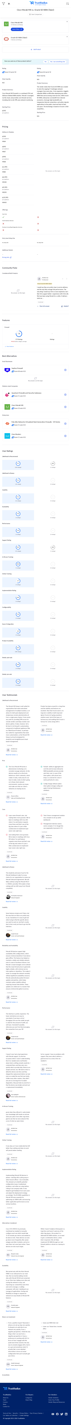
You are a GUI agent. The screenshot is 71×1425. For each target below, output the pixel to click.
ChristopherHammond (16, 895)
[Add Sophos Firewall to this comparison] (65, 370)
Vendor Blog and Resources (56, 1402)
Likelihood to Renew (8, 473)
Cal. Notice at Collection (10, 1415)
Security (15, 1413)
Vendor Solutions (53, 1398)
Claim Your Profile (53, 1400)
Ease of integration (8, 624)
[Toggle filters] (3, 4)
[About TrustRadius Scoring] (3, 72)
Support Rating (6, 540)
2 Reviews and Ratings (16, 39)
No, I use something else (57, 61)
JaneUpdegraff (14, 1094)
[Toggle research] (9, 4)
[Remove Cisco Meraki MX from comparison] (67, 21)
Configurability (6, 607)
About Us (5, 1398)
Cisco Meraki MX (17, 23)
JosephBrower (14, 933)
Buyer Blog (29, 1400)
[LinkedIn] (66, 1414)
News (4, 1404)
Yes (46, 61)
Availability (5, 507)
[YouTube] (52, 1414)
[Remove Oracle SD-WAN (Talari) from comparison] (67, 36)
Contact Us (6, 1406)
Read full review (11, 755)
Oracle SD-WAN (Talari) (19, 38)
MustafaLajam (14, 1305)
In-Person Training (7, 557)
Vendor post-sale (7, 657)
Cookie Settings (24, 1415)
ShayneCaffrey (14, 796)
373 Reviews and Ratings (17, 24)
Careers (5, 1402)
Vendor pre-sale (7, 674)
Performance (6, 523)
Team (4, 1400)
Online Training (6, 574)
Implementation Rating (9, 590)
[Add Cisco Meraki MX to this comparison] (65, 407)
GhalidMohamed (15, 1363)
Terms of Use (7, 1413)
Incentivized (40, 302)
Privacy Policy (24, 1413)
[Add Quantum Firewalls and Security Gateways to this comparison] (65, 395)
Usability (4, 490)
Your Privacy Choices (36, 1413)
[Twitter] (61, 1414)
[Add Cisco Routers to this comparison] (65, 436)
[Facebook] (57, 1414)
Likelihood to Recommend (10, 456)
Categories (29, 1398)
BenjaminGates (15, 1254)
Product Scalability (7, 641)
